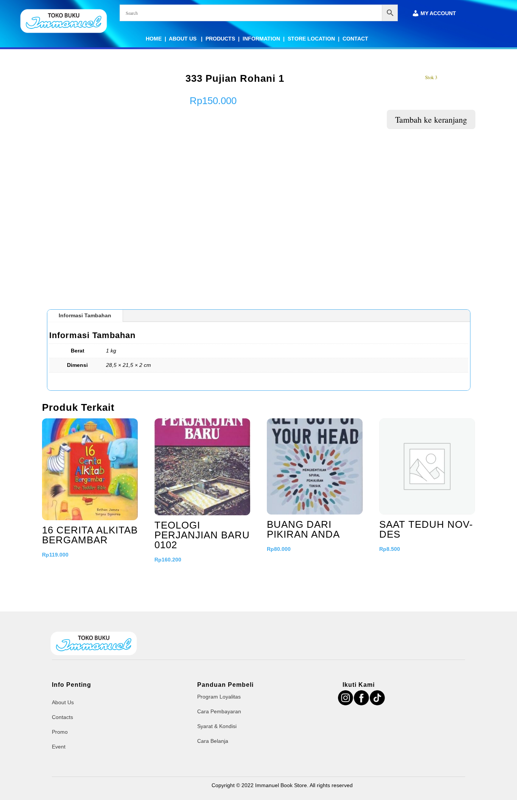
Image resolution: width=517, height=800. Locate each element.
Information (261, 39)
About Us (183, 39)
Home (154, 39)
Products (220, 39)
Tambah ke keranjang (431, 119)
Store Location (311, 39)
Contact (355, 39)
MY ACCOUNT (438, 13)
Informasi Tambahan (85, 315)
